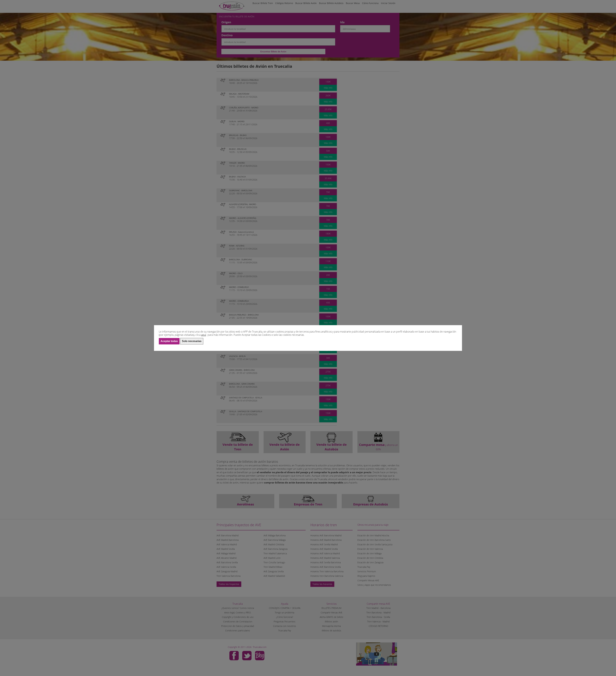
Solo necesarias (191, 341)
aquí (203, 335)
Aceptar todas (169, 341)
